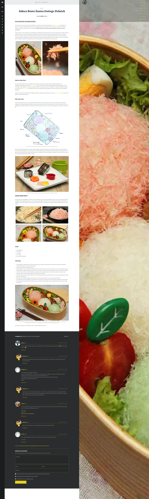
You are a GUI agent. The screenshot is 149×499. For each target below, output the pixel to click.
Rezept (41, 8)
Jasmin (22, 434)
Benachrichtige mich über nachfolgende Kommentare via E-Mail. (27, 476)
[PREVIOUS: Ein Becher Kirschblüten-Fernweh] (2, 11)
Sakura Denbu (25, 88)
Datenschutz (143, 13)
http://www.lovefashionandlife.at (27, 413)
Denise (22, 403)
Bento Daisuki (56, 25)
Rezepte (144, 2)
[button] (28, 58)
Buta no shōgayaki (58, 93)
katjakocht (46, 2)
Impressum (143, 19)
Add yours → (66, 336)
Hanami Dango (33, 85)
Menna (22, 343)
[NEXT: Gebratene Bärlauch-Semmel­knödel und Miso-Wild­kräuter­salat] (2, 7)
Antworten (25, 363)
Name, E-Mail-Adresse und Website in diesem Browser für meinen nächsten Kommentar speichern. (33, 473)
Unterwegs (143, 8)
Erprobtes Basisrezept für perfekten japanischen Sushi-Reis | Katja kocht (34, 445)
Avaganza (23, 369)
